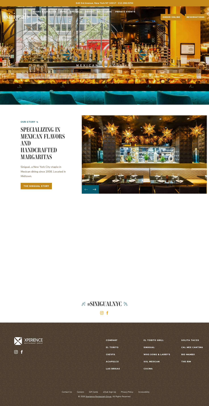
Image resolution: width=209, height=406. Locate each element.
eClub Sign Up (109, 392)
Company (111, 340)
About (89, 11)
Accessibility (143, 392)
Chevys (110, 354)
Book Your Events (156, 272)
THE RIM (186, 361)
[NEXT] (94, 189)
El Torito (112, 347)
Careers (80, 392)
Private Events (125, 11)
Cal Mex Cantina (192, 347)
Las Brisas (113, 368)
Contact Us (67, 392)
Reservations (196, 17)
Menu (63, 11)
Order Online (171, 17)
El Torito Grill (154, 340)
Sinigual (149, 347)
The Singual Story (36, 186)
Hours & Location (44, 11)
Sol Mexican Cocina (152, 365)
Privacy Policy (127, 392)
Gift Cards (104, 11)
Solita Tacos (190, 340)
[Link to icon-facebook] (107, 313)
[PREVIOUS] (86, 189)
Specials (76, 11)
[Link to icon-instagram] (101, 313)
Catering (39, 22)
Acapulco (112, 361)
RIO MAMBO (188, 354)
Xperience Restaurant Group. (99, 396)
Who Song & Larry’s (157, 354)
